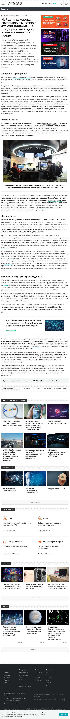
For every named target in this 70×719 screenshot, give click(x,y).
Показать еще (35, 502)
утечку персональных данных (33, 283)
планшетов (16, 240)
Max (47, 673)
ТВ (20, 684)
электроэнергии (13, 258)
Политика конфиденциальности (16, 698)
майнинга (4, 248)
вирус (65, 198)
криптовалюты (25, 238)
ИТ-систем (58, 97)
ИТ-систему (52, 200)
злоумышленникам (8, 131)
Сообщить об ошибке (13, 700)
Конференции (23, 673)
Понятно (63, 714)
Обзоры (6, 680)
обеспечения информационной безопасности (38, 104)
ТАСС (14, 80)
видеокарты (8, 263)
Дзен (47, 685)
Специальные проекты (23, 676)
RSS (7, 695)
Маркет (21, 679)
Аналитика (7, 675)
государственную (28, 355)
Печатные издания (25, 687)
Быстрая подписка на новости (15, 693)
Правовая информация (13, 703)
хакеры (43, 238)
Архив (5, 682)
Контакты (38, 680)
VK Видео (48, 677)
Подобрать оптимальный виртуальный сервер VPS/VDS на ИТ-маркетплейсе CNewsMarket (31, 381)
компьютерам (23, 210)
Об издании (38, 673)
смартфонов (27, 240)
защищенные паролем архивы (12, 126)
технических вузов (42, 208)
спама (23, 99)
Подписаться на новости (43, 388)
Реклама (37, 675)
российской (18, 227)
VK (46, 675)
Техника (21, 682)
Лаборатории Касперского (21, 77)
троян (3, 198)
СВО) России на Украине (24, 368)
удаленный (5, 210)
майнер (59, 200)
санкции (58, 344)
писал (6, 285)
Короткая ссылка (61, 388)
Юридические (36, 346)
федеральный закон (32, 280)
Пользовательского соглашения (12, 716)
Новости (6, 673)
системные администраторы (56, 254)
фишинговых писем (50, 123)
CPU (52, 261)
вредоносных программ (12, 99)
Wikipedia (63, 180)
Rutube (48, 680)
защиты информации (28, 305)
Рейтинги (7, 677)
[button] (60, 3)
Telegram (48, 682)
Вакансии (38, 677)
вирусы (57, 238)
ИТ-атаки (39, 225)
